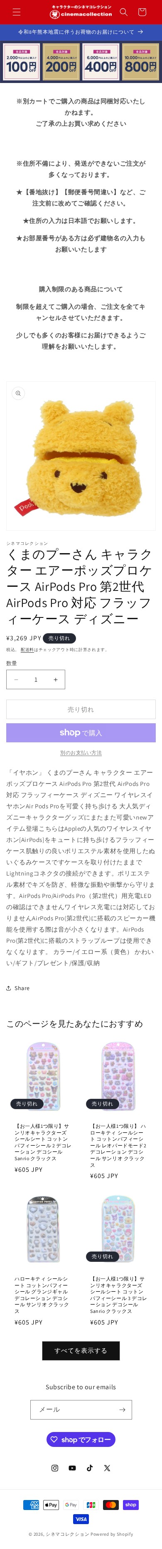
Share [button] (22, 988)
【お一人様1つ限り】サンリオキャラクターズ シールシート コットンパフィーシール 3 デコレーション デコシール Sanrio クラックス (118, 1295)
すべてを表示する (81, 1350)
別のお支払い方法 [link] (81, 752)
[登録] (122, 1410)
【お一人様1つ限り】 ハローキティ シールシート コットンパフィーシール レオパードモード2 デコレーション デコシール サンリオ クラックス (118, 1145)
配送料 (27, 649)
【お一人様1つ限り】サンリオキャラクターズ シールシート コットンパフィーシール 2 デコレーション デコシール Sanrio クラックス (43, 1142)
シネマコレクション (67, 1534)
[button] (16, 12)
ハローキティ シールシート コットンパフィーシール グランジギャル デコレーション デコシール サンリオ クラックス (42, 1295)
